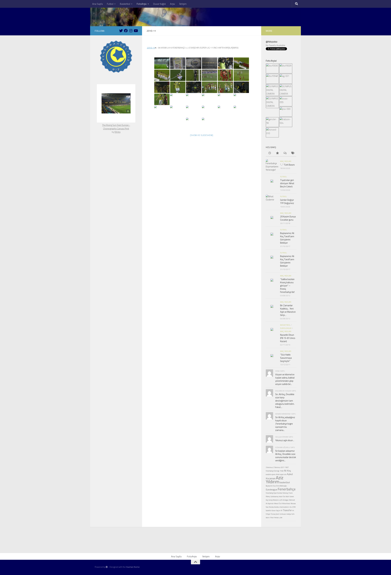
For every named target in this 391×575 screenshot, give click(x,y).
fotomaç (285, 493)
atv (285, 474)
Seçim (278, 510)
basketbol (285, 482)
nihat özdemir (284, 507)
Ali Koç (287, 470)
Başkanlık (269, 486)
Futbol (110, 4)
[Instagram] (131, 30)
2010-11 (151, 47)
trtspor (268, 514)
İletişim (182, 4)
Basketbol (125, 4)
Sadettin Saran (271, 510)
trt (293, 510)
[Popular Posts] (277, 153)
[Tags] (292, 153)
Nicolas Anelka (274, 507)
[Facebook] (126, 30)
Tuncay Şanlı (275, 514)
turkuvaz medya (285, 514)
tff (281, 510)
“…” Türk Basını (287, 164)
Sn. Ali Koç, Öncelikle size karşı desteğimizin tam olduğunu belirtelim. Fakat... (284, 401)
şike (281, 517)
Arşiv (172, 4)
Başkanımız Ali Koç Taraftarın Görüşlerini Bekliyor (287, 238)
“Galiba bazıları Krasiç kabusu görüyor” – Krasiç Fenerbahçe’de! (287, 285)
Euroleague (286, 328)
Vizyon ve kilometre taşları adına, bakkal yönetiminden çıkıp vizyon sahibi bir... (284, 379)
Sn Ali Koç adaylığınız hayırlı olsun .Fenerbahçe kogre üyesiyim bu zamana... (285, 424)
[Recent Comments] (285, 153)
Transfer (287, 510)
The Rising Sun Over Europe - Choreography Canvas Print (116, 126)
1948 (281, 471)
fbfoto (118, 132)
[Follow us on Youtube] (135, 30)
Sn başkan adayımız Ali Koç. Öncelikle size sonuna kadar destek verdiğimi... (285, 455)
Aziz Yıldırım (274, 479)
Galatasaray (274, 496)
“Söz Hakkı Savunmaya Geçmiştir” (286, 358)
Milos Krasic (286, 503)
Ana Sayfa (97, 4)
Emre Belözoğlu (281, 486)
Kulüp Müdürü (274, 500)
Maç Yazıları (285, 161)
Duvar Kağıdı (159, 4)
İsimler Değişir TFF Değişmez (287, 201)
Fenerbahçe (287, 489)
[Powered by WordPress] (107, 567)
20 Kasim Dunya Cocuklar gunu (288, 218)
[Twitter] (121, 30)
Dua (274, 486)
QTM (294, 507)
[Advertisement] (195, 544)
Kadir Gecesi (290, 496)
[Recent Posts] (269, 153)
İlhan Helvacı (274, 517)
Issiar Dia (282, 496)
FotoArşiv (142, 4)
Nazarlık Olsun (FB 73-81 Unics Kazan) (287, 338)
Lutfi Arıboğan (284, 500)
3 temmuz (269, 467)
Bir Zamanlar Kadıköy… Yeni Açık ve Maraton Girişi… (288, 310)
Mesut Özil (278, 503)
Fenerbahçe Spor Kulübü (274, 493)
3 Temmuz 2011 (279, 467)
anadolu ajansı (271, 474)
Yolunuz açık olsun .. (284, 440)
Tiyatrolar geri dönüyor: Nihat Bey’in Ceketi (287, 183)
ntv (290, 507)
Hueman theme (133, 566)
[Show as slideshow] (201, 135)
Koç (267, 500)
